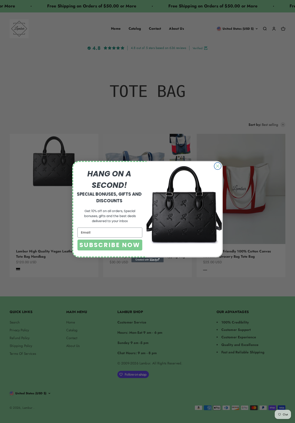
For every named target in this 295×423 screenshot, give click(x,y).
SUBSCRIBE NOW (109, 245)
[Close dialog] (217, 166)
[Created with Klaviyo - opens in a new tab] (147, 259)
